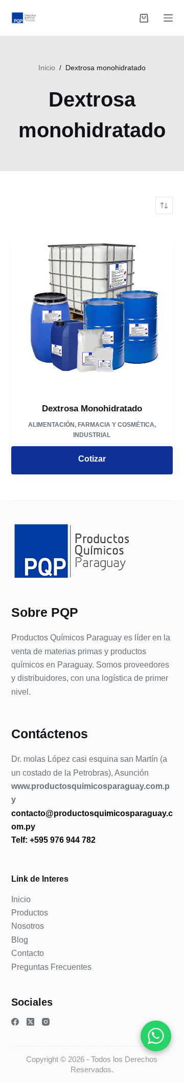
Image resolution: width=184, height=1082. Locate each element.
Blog (19, 939)
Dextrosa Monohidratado (92, 408)
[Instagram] (46, 1022)
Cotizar (92, 458)
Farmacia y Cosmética (116, 424)
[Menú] (168, 18)
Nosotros (27, 926)
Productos (29, 912)
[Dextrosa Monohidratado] (92, 308)
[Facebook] (15, 1022)
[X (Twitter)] (30, 1022)
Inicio (21, 899)
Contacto (27, 953)
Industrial (91, 435)
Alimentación (51, 424)
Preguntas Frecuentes (51, 967)
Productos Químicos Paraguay (66, 637)
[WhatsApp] (156, 1036)
